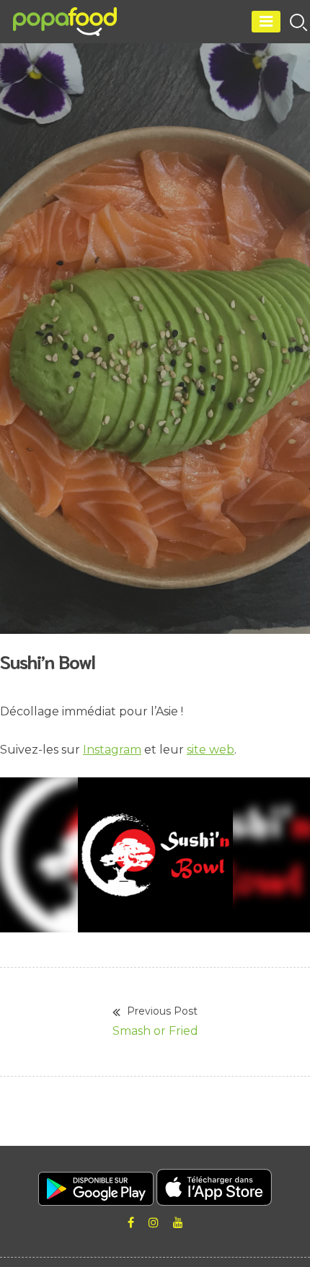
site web (210, 749)
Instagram (112, 749)
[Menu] (266, 21)
